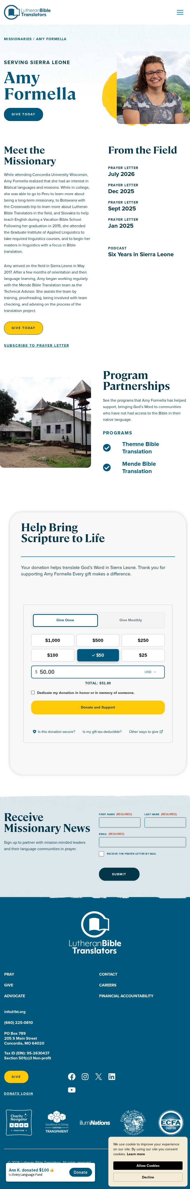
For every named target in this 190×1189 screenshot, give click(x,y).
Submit (119, 874)
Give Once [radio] (65, 620)
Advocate (14, 996)
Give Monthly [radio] (130, 620)
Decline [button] (148, 1177)
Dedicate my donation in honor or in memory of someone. (86, 693)
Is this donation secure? (56, 732)
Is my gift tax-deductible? (102, 732)
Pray (9, 974)
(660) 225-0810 (18, 1022)
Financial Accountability (126, 996)
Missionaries (18, 38)
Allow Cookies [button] (148, 1165)
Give (8, 985)
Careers (108, 985)
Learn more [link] (136, 1154)
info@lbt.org (14, 1012)
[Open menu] (180, 12)
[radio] (52, 640)
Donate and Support (98, 707)
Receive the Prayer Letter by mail (131, 854)
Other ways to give (146, 732)
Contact (108, 974)
